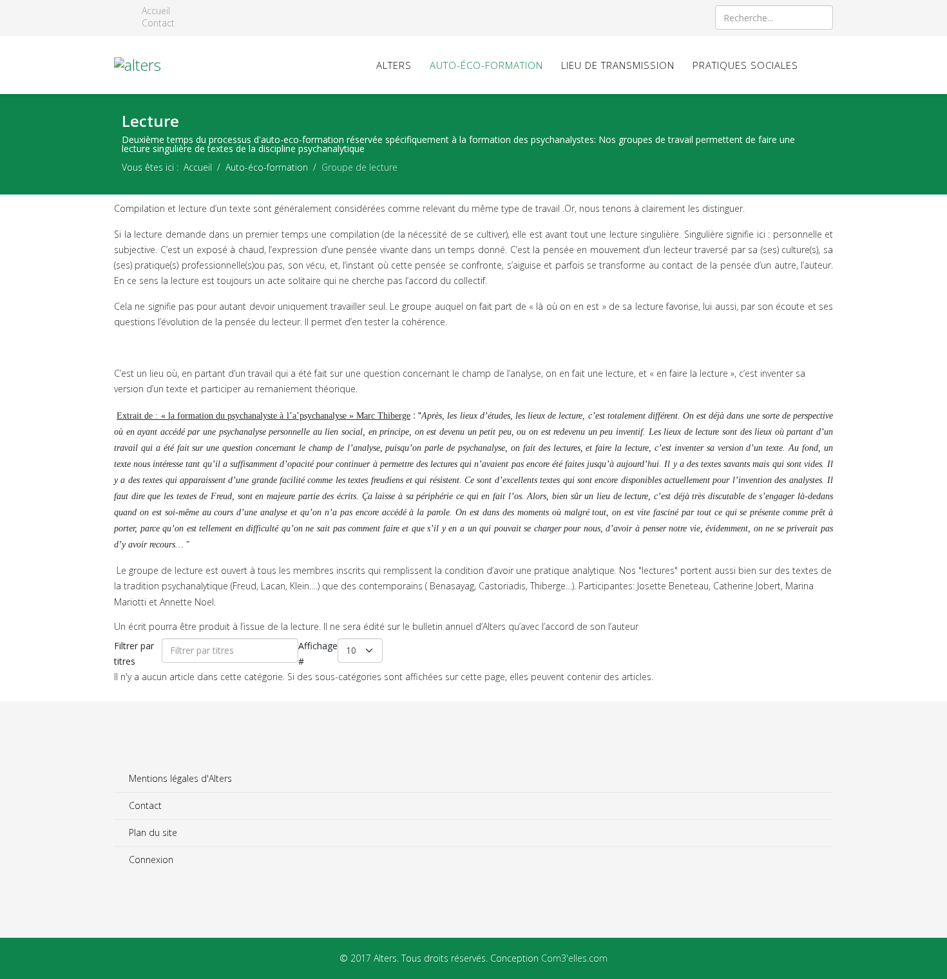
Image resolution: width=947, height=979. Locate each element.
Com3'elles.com (574, 958)
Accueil (154, 11)
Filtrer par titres (134, 653)
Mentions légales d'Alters (179, 778)
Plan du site (151, 832)
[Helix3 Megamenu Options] (828, 64)
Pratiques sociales (745, 65)
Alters (394, 65)
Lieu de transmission (617, 65)
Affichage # (318, 653)
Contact (157, 23)
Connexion (149, 859)
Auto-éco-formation (486, 65)
